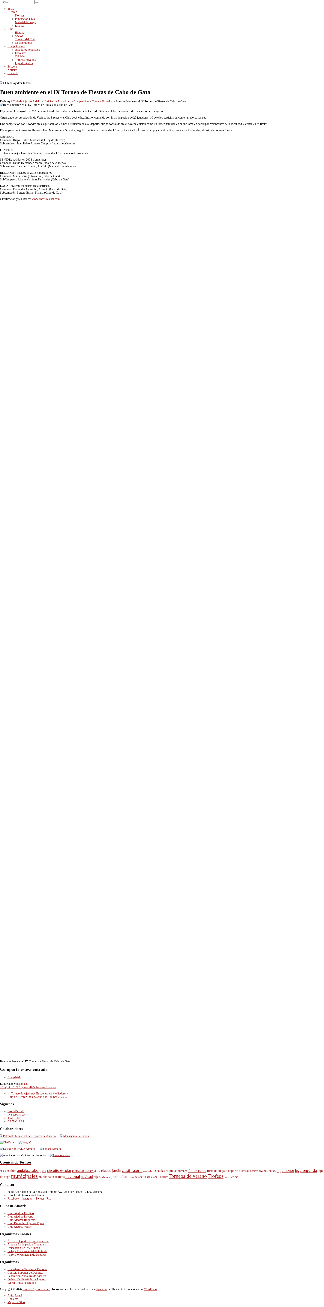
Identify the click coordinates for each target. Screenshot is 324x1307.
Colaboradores (23, 42)
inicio (11, 8)
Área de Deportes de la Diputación (28, 1241)
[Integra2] (25, 1142)
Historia (19, 32)
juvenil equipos (268, 1170)
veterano (228, 1177)
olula (102, 1177)
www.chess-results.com (46, 199)
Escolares (20, 53)
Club (10, 29)
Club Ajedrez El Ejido (21, 1213)
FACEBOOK (16, 1111)
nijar (97, 1177)
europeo (183, 1170)
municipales (24, 1176)
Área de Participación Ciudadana (27, 1244)
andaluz (23, 1170)
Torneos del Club (25, 39)
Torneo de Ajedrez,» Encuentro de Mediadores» (38, 1093)
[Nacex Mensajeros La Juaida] (74, 1136)
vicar (235, 1177)
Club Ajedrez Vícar (19, 1226)
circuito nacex (83, 1170)
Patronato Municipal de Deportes (27, 1254)
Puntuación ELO (25, 18)
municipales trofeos (51, 1177)
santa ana (152, 1176)
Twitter (40, 1198)
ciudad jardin (111, 1171)
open (108, 1177)
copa (145, 1171)
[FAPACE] (51, 1148)
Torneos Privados (25, 59)
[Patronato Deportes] (28, 1136)
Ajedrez (12, 12)
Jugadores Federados (27, 49)
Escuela (12, 66)
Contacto (13, 73)
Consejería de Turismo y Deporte (27, 1269)
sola (160, 1177)
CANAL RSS (16, 1121)
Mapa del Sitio (16, 1302)
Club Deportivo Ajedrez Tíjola (26, 1223)
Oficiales (20, 56)
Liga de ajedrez (24, 63)
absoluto (10, 1171)
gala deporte (230, 1171)
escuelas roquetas (165, 1171)
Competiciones (16, 46)
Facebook (13, 1198)
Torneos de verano (188, 1176)
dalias (150, 1171)
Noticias (12, 69)
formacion (214, 1171)
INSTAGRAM (17, 1114)
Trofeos (216, 1176)
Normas (19, 15)
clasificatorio (132, 1170)
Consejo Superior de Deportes (25, 1272)
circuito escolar (59, 1170)
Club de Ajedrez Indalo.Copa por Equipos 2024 (38, 1096)
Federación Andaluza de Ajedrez (27, 1276)
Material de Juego (25, 22)
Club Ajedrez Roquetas (21, 1219)
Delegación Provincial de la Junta (27, 1251)
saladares (140, 1176)
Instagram (27, 1198)
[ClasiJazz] (7, 1142)
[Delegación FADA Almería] (17, 1148)
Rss (48, 1198)
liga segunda (306, 1170)
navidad (87, 1176)
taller (165, 1177)
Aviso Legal (15, 1295)
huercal (244, 1171)
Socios (19, 36)
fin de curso (197, 1170)
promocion (119, 1177)
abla (2, 1171)
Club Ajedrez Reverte (20, 1216)
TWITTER (14, 1118)
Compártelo (14, 1077)
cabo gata (22, 1083)
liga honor (285, 1170)
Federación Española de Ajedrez (27, 1279)
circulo (97, 1171)
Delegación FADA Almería (24, 1247)
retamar (131, 1177)
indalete (254, 1171)
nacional (72, 1176)
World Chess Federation (22, 1282)
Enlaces (19, 25)
